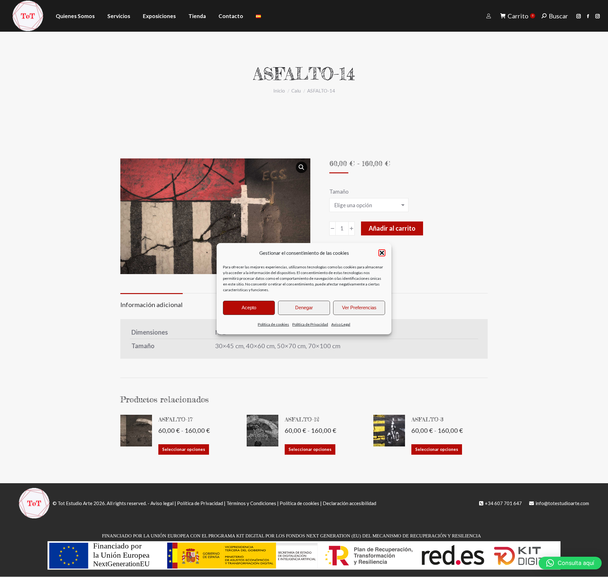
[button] (382, 253)
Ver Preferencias (359, 307)
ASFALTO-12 (302, 419)
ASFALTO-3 (427, 419)
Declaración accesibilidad (349, 503)
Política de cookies (273, 324)
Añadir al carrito (392, 228)
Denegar (304, 307)
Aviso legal (162, 503)
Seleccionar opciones (183, 449)
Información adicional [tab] (151, 304)
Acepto (249, 307)
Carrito (520, 16)
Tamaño (339, 191)
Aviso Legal (340, 324)
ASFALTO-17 (175, 419)
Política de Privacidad (310, 324)
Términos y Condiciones (251, 503)
